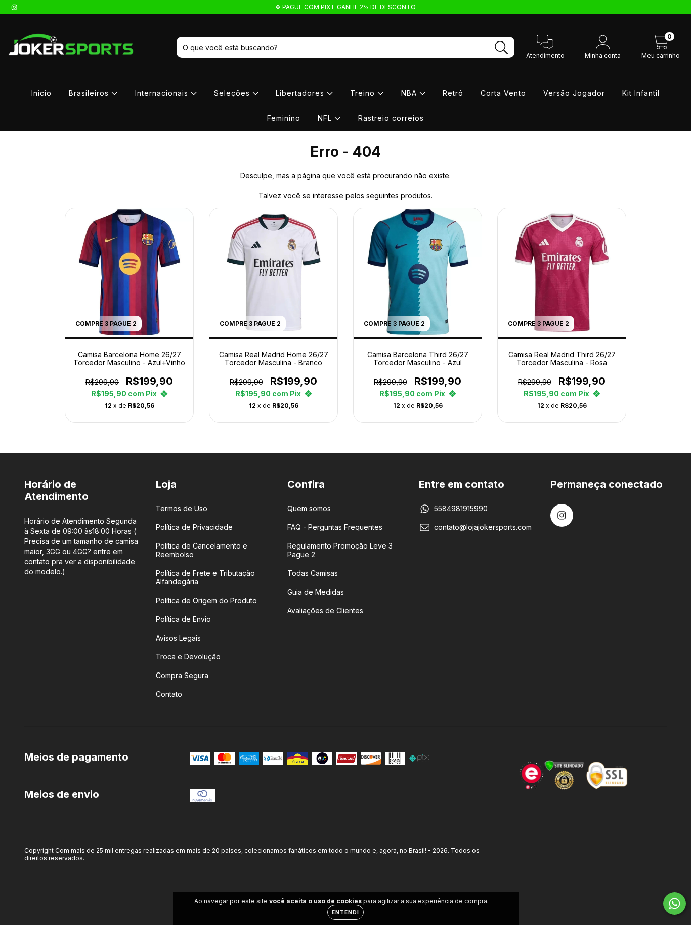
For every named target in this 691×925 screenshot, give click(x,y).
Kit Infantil (641, 93)
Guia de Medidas (315, 591)
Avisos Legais (178, 638)
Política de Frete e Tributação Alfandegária (205, 577)
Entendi (345, 912)
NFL (326, 118)
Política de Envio (183, 619)
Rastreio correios (391, 118)
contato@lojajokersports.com (483, 527)
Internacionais (163, 93)
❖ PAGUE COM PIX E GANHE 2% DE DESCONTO (345, 7)
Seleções (233, 93)
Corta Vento (503, 93)
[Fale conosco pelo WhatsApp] (674, 903)
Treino (363, 93)
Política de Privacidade (194, 527)
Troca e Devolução (188, 656)
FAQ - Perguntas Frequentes (334, 527)
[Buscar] (501, 48)
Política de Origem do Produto (206, 600)
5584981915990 (461, 508)
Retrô (453, 93)
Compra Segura (182, 675)
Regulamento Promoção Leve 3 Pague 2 (340, 550)
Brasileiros (90, 93)
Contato (169, 694)
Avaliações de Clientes (325, 610)
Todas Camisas (312, 573)
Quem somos (309, 508)
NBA (410, 93)
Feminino (283, 118)
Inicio (41, 93)
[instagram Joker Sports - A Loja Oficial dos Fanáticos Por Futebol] (14, 7)
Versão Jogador (574, 93)
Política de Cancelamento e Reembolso (201, 550)
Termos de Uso (181, 508)
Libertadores (301, 93)
